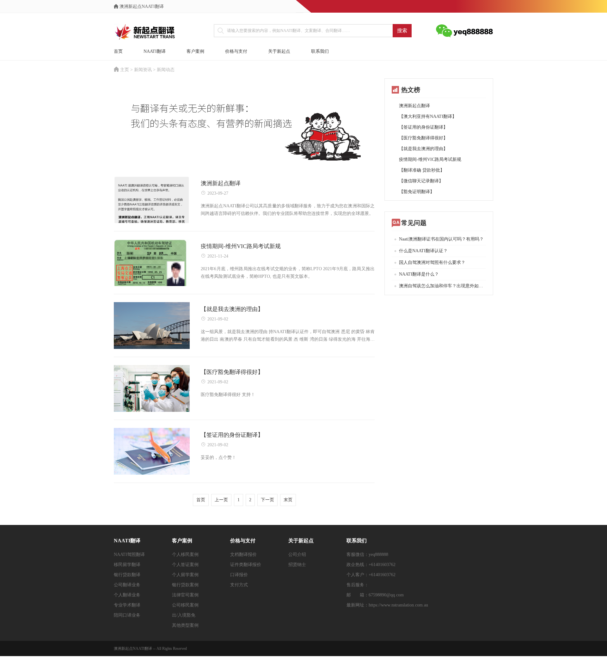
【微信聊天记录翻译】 (421, 181)
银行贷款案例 (185, 584)
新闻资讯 (143, 69)
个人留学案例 (185, 574)
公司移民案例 (185, 605)
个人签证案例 (185, 564)
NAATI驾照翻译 (129, 554)
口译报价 (239, 574)
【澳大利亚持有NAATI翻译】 (428, 116)
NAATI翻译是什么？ (419, 274)
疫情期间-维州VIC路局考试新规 (430, 159)
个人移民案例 (185, 554)
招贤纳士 (297, 564)
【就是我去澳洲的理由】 (423, 148)
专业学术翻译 (127, 605)
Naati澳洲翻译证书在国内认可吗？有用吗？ (441, 239)
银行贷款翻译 (127, 574)
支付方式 (239, 584)
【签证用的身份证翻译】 (423, 127)
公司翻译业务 (127, 584)
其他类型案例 (185, 625)
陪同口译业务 (127, 615)
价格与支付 (236, 51)
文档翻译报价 (243, 554)
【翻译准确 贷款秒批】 (422, 170)
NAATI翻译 (155, 51)
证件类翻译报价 (245, 564)
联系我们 (320, 51)
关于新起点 (279, 51)
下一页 (267, 499)
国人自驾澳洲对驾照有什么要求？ (432, 262)
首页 (118, 51)
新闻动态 (166, 69)
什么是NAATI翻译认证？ (423, 250)
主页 (124, 69)
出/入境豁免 (183, 615)
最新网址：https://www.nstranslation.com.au (387, 605)
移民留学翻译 (127, 564)
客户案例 (195, 51)
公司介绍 (297, 554)
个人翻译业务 (127, 595)
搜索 (402, 30)
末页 (288, 499)
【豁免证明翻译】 (416, 191)
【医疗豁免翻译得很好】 (423, 138)
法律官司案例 (185, 595)
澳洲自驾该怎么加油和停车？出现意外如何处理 (442, 285)
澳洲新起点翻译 (414, 105)
